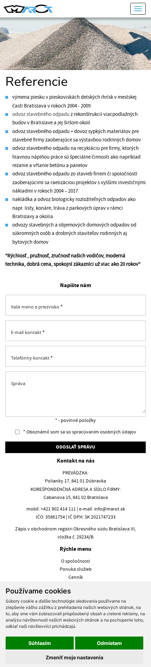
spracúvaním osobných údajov (104, 432)
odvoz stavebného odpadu (41, 114)
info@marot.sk (109, 509)
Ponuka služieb (76, 569)
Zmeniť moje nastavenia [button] (74, 657)
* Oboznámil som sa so (79, 432)
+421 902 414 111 (58, 509)
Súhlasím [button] (39, 643)
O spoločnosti (75, 561)
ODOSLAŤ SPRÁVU (75, 447)
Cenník (75, 577)
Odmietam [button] (109, 643)
